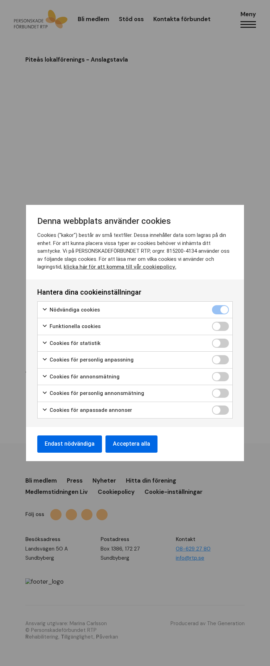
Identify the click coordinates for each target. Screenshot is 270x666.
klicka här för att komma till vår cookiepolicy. (120, 266)
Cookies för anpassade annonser (90, 410)
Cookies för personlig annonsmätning (96, 393)
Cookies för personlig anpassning (91, 360)
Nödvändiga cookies (74, 310)
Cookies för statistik (74, 343)
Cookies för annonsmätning (84, 376)
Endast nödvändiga (70, 443)
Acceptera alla (131, 443)
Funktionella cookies (74, 326)
